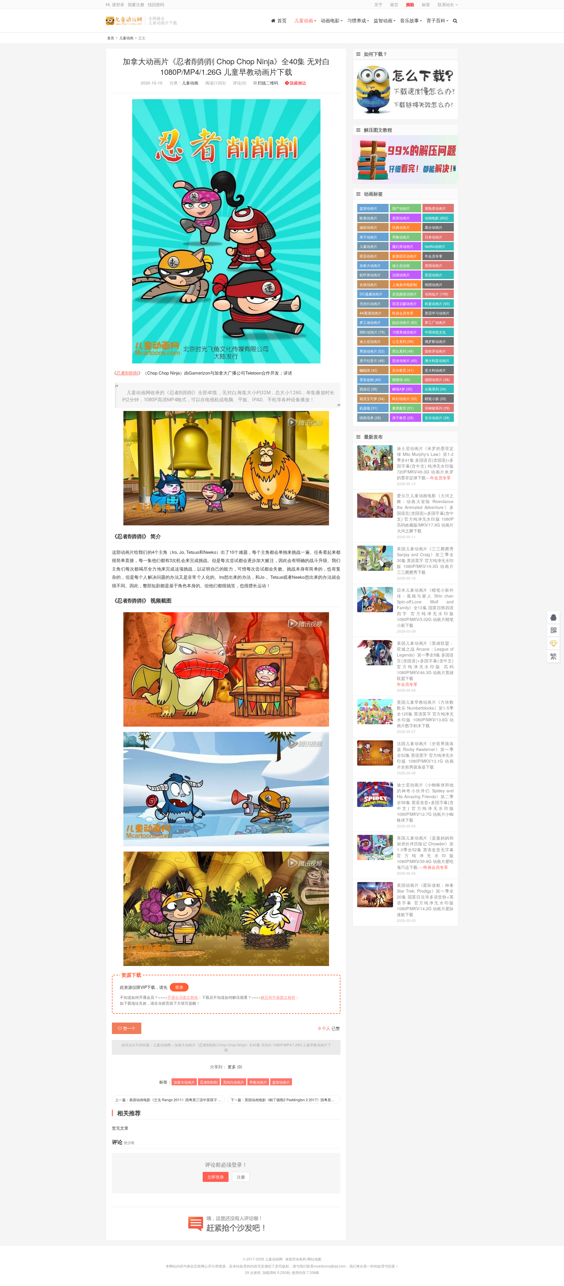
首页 (282, 20)
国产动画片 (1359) (401, 209)
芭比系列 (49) (403, 350)
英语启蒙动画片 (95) (404, 304)
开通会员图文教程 (182, 997)
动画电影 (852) (436, 217)
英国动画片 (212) (433, 266)
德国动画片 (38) (437, 379)
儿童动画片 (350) (368, 247)
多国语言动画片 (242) (404, 256)
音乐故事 (409, 20)
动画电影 (330, 20)
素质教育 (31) (403, 407)
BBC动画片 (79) (372, 331)
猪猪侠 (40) (401, 379)
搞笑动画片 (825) (368, 228)
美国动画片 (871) (401, 218)
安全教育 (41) (403, 370)
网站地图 (314, 1258)
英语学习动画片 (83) (437, 313)
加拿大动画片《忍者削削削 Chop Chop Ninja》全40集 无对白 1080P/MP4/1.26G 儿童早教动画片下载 (226, 66)
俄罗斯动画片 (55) (435, 342)
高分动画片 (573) (433, 228)
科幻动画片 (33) (404, 398)
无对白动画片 (233, 1081)
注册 (241, 1177)
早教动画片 (258, 1081)
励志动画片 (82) (404, 322)
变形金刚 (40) (370, 379)
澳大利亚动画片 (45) (437, 361)
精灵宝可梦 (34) (372, 398)
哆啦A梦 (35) (402, 388)
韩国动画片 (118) (433, 285)
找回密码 (156, 4)
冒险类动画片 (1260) (435, 209)
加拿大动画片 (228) (370, 266)
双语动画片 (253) (368, 256)
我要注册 (136, 4)
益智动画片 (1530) (368, 209)
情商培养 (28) (370, 417)
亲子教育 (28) (403, 417)
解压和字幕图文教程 (278, 997)
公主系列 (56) (403, 341)
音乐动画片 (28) (437, 417)
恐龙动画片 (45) (404, 360)
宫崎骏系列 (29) (437, 407)
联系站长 (446, 4)
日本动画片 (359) (433, 237)
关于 (378, 4)
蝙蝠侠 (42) (368, 370)
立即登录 (215, 1177)
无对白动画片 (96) (370, 304)
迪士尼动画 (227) (401, 266)
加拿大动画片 (184, 1081)
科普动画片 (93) (437, 303)
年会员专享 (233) (433, 256)
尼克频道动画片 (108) (404, 294)
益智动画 (383, 20)
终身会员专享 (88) (402, 313)
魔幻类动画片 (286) (402, 247)
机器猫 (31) (368, 407)
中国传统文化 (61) (435, 332)
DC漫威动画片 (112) (371, 294)
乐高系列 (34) (435, 388)
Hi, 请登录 (115, 4)
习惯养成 (356, 20)
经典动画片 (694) (401, 228)
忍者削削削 (127, 373)
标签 (426, 4)
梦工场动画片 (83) (370, 323)
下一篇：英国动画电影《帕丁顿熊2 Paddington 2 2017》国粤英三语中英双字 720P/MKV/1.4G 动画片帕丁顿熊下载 (285, 1099)
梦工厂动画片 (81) (435, 323)
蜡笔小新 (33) (435, 398)
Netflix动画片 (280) (435, 247)
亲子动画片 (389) (368, 237)
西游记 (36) (368, 388)
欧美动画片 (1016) (368, 218)
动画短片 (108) (436, 293)
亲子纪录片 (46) (372, 360)
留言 (394, 4)
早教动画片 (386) (401, 237)
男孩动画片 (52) (372, 350)
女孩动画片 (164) (368, 285)
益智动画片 (281, 1081)
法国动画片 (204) (401, 275)
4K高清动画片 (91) (371, 313)
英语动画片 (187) (433, 275)
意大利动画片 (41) (435, 371)
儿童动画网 (124, 20)
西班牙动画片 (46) (435, 351)
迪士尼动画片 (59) (370, 342)
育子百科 (436, 20)
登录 (179, 987)
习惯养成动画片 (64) (404, 332)
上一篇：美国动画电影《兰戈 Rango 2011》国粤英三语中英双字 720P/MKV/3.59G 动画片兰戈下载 (170, 1099)
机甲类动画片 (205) (370, 275)
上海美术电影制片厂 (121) (404, 285)
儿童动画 (303, 20)
